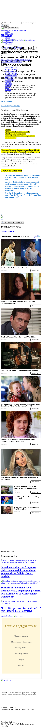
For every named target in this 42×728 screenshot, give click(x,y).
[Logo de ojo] (6, 48)
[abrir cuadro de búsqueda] (5, 25)
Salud (7, 88)
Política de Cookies (15, 62)
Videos (7, 32)
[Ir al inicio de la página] (6, 547)
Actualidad (9, 42)
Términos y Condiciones (14, 60)
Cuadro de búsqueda (29, 23)
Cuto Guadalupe (11, 74)
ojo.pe (3, 60)
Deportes (8, 44)
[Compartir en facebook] (21, 215)
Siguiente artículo (7, 616)
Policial (8, 36)
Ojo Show (9, 34)
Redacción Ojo (6, 101)
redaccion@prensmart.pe (10, 106)
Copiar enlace (19, 222)
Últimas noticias (11, 68)
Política (8, 82)
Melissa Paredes (11, 76)
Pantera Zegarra (7, 231)
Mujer (7, 38)
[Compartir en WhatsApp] (21, 220)
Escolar (8, 90)
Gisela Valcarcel (11, 70)
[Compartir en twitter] (21, 217)
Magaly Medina (11, 72)
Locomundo (9, 40)
